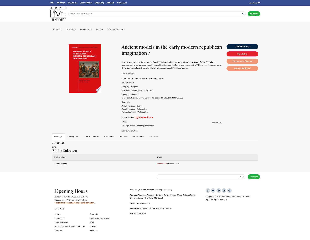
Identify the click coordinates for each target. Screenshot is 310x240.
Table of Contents (91, 136)
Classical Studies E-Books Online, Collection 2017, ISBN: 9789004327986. (152, 98)
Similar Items (138, 136)
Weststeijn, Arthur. (157, 78)
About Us (94, 214)
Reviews (123, 136)
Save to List (242, 54)
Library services (61, 222)
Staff (92, 222)
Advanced (254, 14)
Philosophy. (141, 109)
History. (139, 106)
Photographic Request (242, 61)
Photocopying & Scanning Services (70, 226)
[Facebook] (218, 190)
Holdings (58, 136)
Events (93, 226)
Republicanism (128, 106)
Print (101, 29)
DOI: (54, 147)
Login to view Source (144, 117)
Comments (109, 136)
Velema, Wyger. (141, 78)
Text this (72, 29)
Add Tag (218, 122)
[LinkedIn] (229, 190)
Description (73, 136)
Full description (128, 73)
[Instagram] (208, 190)
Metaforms (132, 95)
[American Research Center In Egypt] (58, 14)
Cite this (58, 29)
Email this (87, 29)
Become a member (242, 68)
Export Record (116, 29)
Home (57, 214)
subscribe (254, 177)
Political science (129, 112)
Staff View (153, 136)
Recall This (174, 164)
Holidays (94, 230)
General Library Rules (99, 218)
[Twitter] (224, 190)
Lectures (58, 230)
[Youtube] (213, 190)
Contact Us (59, 218)
